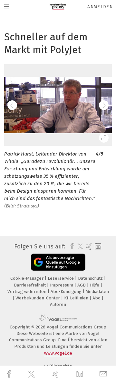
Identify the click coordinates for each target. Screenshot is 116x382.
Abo (97, 298)
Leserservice (61, 278)
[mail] (104, 374)
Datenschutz (91, 278)
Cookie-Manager (27, 278)
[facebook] (10, 374)
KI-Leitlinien (77, 298)
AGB (82, 285)
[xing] (56, 374)
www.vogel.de (58, 353)
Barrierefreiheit (30, 285)
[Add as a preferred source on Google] (58, 262)
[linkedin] (80, 374)
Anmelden (100, 6)
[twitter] (32, 374)
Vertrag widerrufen (27, 291)
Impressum (62, 285)
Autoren (58, 304)
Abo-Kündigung (67, 291)
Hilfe (95, 285)
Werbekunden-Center (38, 298)
